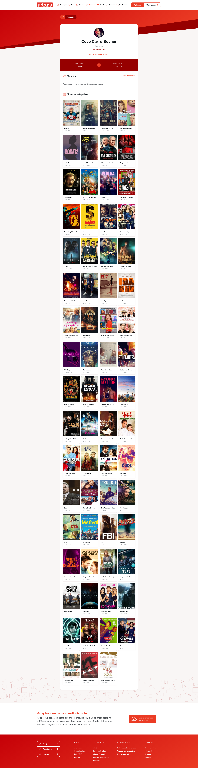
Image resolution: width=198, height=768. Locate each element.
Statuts (77, 757)
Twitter (45, 754)
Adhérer (137, 5)
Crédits (148, 757)
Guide (102, 5)
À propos (63, 5)
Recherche (123, 5)
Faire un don (150, 748)
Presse (148, 754)
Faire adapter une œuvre (127, 748)
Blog (44, 744)
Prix (72, 5)
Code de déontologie (101, 757)
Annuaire (92, 5)
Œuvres (81, 5)
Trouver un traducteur (126, 751)
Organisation (79, 751)
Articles (112, 5)
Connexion (151, 5)
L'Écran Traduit (99, 754)
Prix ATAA (78, 754)
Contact (148, 751)
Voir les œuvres (129, 75)
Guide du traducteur (101, 751)
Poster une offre (124, 754)
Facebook (47, 749)
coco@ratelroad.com (100, 54)
